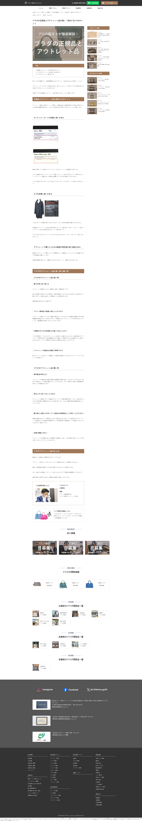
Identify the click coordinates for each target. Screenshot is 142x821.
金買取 (74, 758)
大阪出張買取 (99, 802)
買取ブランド (66, 8)
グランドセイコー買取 (55, 795)
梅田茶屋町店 (99, 768)
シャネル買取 (53, 763)
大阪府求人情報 (31, 763)
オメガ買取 (53, 793)
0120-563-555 (79, 3)
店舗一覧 (100, 8)
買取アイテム (53, 8)
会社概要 (30, 758)
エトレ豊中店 (99, 775)
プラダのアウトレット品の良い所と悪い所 (48, 72)
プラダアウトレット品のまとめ (45, 74)
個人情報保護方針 (32, 788)
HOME (34, 12)
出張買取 (89, 8)
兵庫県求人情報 (31, 765)
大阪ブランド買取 (100, 758)
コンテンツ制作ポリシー (33, 793)
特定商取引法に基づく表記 (34, 790)
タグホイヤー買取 (54, 797)
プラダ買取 (47, 12)
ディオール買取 (54, 765)
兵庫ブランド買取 (100, 777)
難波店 (97, 761)
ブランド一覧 (40, 12)
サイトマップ (31, 770)
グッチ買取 (53, 775)
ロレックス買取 (54, 790)
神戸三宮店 (98, 779)
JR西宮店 (98, 782)
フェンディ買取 (54, 768)
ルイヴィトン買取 (54, 758)
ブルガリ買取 (53, 772)
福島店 (97, 770)
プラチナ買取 (76, 761)
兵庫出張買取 (99, 805)
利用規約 (30, 786)
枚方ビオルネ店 (99, 765)
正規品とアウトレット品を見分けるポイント (49, 70)
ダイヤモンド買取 (77, 768)
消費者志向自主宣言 (32, 795)
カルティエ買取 (54, 770)
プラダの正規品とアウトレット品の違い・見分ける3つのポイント (66, 12)
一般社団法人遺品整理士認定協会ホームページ (64, 719)
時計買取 (75, 763)
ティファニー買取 (54, 782)
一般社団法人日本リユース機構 (60, 735)
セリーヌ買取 (53, 779)
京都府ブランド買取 (100, 787)
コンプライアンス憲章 (33, 781)
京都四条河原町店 (100, 789)
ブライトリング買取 (55, 800)
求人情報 (30, 761)
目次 (37, 66)
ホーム (41, 8)
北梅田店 (98, 772)
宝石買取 (75, 765)
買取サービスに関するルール (34, 779)
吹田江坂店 (98, 763)
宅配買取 (78, 8)
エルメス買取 (53, 761)
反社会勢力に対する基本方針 (34, 783)
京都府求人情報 (31, 768)
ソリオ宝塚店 (99, 784)
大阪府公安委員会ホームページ (60, 707)
